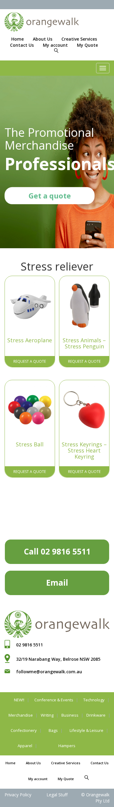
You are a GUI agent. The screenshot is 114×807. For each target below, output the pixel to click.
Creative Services (79, 39)
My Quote (87, 45)
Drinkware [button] (95, 715)
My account (55, 45)
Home (17, 39)
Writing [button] (47, 715)
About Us (42, 39)
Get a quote (50, 196)
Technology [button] (94, 700)
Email (57, 582)
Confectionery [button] (24, 730)
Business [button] (69, 715)
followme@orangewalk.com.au (49, 671)
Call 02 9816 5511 (57, 551)
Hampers (66, 745)
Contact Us (22, 45)
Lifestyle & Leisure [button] (86, 730)
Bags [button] (53, 730)
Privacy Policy (18, 795)
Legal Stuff (57, 795)
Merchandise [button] (21, 715)
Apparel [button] (25, 745)
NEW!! (19, 700)
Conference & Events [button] (53, 700)
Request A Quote (29, 361)
